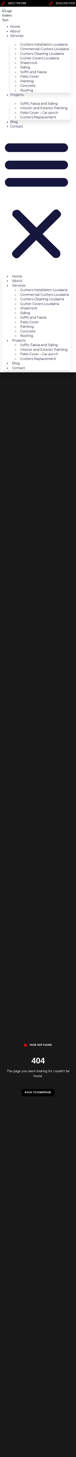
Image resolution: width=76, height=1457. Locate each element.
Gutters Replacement (38, 117)
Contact (16, 126)
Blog (14, 122)
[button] (36, 199)
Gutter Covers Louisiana (39, 58)
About (15, 31)
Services (16, 36)
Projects (17, 95)
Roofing (26, 90)
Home (15, 27)
